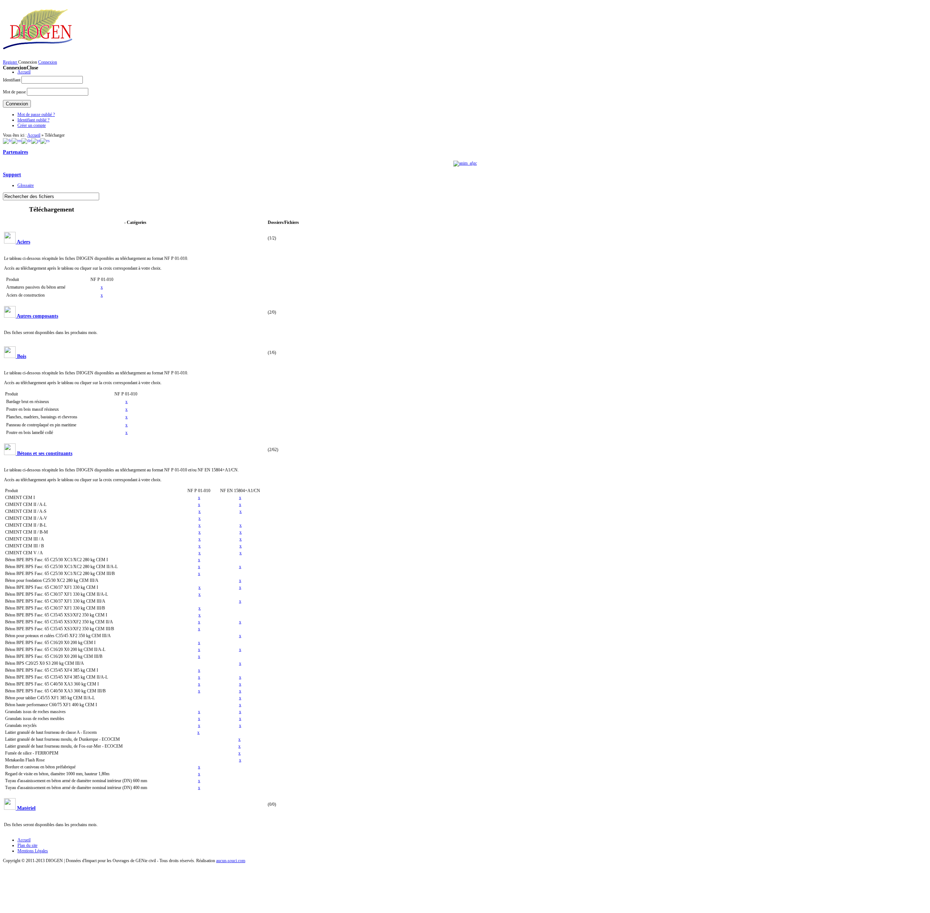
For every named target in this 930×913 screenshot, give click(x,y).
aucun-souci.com (230, 860)
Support (12, 174)
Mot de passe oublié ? (36, 114)
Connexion (47, 62)
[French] (7, 140)
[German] (26, 140)
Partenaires (15, 152)
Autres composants (37, 316)
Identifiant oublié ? (33, 119)
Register (10, 62)
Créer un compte (31, 125)
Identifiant (11, 80)
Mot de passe (14, 91)
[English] (16, 140)
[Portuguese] (35, 140)
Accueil (33, 135)
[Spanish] (45, 140)
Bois (21, 356)
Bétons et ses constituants (44, 453)
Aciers (23, 242)
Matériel (26, 808)
